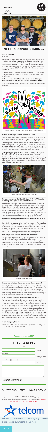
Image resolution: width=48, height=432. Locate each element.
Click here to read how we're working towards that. (28, 400)
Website (39, 363)
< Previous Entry (13, 390)
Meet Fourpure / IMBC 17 (24, 48)
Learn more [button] (31, 422)
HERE (23, 326)
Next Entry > (37, 390)
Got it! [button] (6, 429)
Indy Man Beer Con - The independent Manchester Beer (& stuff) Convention (41, 7)
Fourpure (16, 61)
